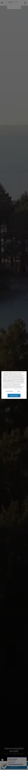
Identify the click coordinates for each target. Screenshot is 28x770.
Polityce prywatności (7, 380)
